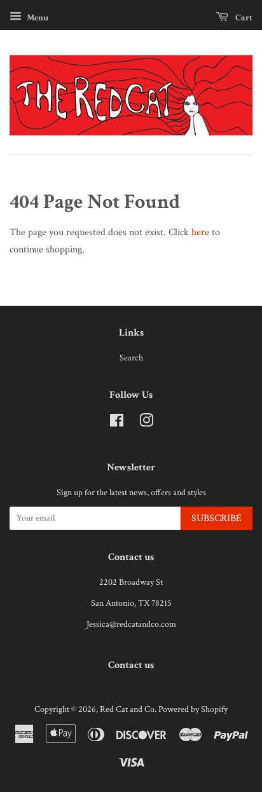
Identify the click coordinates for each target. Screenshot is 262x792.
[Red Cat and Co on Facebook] (116, 423)
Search (131, 358)
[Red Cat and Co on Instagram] (146, 423)
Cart (242, 18)
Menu (36, 18)
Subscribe (216, 518)
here (200, 232)
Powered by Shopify (193, 709)
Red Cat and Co (127, 709)
